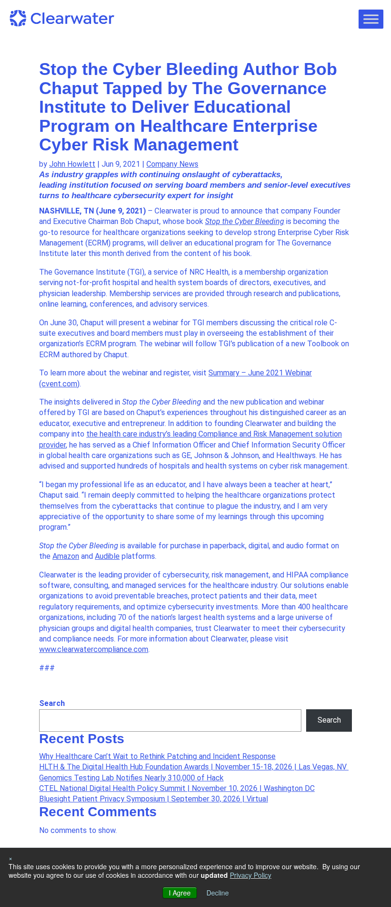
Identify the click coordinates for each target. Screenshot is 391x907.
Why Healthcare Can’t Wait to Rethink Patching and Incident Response (157, 756)
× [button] (10, 858)
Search (52, 703)
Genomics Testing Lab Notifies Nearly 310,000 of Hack (131, 777)
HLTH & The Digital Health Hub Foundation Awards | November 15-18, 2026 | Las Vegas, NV (194, 766)
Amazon (65, 556)
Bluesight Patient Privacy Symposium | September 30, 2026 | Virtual (153, 798)
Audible (107, 556)
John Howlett (72, 164)
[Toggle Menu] (371, 18)
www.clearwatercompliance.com (93, 649)
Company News (172, 164)
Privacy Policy (250, 875)
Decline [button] (217, 892)
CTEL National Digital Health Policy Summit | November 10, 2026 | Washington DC (177, 788)
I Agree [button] (180, 892)
